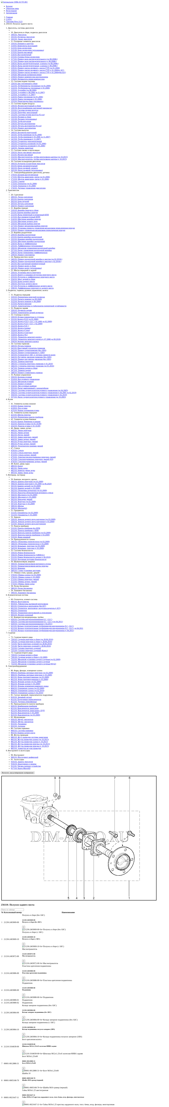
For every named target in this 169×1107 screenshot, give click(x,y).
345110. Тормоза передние (22, 361)
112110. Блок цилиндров (21, 48)
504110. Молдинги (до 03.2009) (24, 495)
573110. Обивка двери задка (23, 584)
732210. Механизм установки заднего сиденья (30, 662)
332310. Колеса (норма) (21, 328)
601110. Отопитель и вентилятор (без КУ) (28, 606)
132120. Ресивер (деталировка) (24, 119)
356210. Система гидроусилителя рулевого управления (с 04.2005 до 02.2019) (43, 393)
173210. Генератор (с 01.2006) (23, 186)
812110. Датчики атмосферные (24, 702)
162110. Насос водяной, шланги (24, 168)
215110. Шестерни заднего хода (24, 221)
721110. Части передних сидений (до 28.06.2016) (31, 644)
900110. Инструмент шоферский (24, 757)
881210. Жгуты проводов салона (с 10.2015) (29, 742)
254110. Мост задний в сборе (23, 279)
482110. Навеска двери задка (23, 470)
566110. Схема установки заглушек (25, 570)
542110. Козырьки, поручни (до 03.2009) (28, 546)
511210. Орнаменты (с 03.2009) (24, 515)
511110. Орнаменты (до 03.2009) (24, 513)
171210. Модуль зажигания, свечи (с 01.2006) (30, 179)
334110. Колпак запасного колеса (25, 341)
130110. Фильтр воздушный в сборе (26, 106)
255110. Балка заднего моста (23, 281)
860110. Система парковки (22, 731)
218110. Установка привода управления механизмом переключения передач (43, 228)
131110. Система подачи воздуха (24, 110)
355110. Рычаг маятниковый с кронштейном (29, 388)
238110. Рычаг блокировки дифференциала (29, 252)
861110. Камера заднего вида (23, 733)
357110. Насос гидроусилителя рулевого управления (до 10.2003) (38, 397)
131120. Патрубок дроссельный (24, 112)
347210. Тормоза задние (21, 370)
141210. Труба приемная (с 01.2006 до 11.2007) (30, 137)
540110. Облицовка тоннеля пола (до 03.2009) (30, 542)
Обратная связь (12, 8)
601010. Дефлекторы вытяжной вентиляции (29, 604)
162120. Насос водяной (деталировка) (27, 170)
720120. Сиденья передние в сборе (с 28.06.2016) (31, 642)
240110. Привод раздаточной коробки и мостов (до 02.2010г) (36, 259)
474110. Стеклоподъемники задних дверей (29, 461)
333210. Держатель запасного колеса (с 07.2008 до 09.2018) (36, 339)
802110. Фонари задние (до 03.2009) (26, 682)
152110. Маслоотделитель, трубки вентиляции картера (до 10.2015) (39, 157)
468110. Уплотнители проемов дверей (27, 446)
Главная (9, 17)
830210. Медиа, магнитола (22, 722)
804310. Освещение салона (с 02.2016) (27, 693)
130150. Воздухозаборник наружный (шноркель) (31, 108)
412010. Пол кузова (19, 408)
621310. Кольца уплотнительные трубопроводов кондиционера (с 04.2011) (42, 630)
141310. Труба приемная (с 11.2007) (26, 139)
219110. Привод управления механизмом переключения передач (38, 230)
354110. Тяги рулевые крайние (24, 386)
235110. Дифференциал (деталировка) (27, 246)
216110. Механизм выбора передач (25, 224)
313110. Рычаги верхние (21, 304)
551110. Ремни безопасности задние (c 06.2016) (31, 557)
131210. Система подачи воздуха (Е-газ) (28, 115)
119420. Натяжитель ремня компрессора (28, 79)
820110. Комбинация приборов (24, 706)
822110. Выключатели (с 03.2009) (25, 713)
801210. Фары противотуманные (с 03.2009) (29, 679)
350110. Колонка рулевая (21, 377)
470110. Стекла (17, 450)
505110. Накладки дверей (21, 499)
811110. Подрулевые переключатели (26, 699)
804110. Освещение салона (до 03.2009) (27, 688)
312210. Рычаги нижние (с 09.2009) (26, 301)
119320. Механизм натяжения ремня (26, 75)
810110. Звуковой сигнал (21, 697)
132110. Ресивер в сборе (21, 117)
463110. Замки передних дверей (24, 437)
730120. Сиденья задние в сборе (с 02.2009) (29, 657)
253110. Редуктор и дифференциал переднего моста (33, 277)
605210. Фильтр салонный (22, 615)
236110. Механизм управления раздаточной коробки (33, 248)
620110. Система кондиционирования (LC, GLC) (31, 619)
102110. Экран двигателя (21, 39)
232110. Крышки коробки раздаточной (27, 239)
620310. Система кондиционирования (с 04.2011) (31, 624)
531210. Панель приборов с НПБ (25, 530)
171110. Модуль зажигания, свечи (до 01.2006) (30, 177)
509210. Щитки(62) (19, 508)
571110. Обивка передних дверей (25, 579)
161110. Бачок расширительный (24, 166)
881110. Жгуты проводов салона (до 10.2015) (30, 739)
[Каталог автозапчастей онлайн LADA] (14, 2)
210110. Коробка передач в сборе (24, 210)
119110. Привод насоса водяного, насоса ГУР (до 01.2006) (35, 68)
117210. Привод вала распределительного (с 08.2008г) (34, 61)
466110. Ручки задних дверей (23, 444)
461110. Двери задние (20, 433)
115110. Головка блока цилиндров (25, 57)
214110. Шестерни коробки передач (26, 219)
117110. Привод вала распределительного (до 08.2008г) (34, 59)
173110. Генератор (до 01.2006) (24, 184)
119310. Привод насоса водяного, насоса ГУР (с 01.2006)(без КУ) (38, 72)
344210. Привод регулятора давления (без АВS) (31, 359)
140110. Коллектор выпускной (24, 132)
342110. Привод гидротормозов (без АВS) (28, 350)
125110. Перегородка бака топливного (27, 101)
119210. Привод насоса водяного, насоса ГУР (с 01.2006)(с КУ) (37, 70)
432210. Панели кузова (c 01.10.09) (25, 426)
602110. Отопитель (19, 610)
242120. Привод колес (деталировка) (26, 268)
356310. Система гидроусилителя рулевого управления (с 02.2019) (39, 395)
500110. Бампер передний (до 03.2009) (27, 481)
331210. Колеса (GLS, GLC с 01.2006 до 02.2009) (31, 321)
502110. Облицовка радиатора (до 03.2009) (29, 490)
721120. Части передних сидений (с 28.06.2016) (31, 646)
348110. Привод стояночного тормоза (27, 373)
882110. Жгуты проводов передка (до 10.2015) (30, 744)
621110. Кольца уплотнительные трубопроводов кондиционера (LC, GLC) (42, 626)
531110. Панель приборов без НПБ (25, 528)
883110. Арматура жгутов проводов (26, 748)
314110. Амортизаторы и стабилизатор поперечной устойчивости (38, 306)
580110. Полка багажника (22, 588)
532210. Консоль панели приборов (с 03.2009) (30, 535)
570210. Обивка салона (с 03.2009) (25, 577)
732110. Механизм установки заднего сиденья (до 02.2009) (35, 659)
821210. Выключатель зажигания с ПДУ (28, 711)
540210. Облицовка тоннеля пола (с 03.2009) (30, 544)
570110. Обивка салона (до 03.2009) (26, 575)
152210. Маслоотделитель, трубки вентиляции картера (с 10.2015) (39, 159)
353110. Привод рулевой (21, 384)
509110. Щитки (17, 506)
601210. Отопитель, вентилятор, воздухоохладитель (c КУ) (35, 608)
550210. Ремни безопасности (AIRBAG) (28, 555)
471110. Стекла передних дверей (24, 453)
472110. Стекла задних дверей (23, 455)
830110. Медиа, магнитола (22, 719)
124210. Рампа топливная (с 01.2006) (26, 99)
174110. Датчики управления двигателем (28, 188)
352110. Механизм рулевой (22, 381)
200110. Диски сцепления (22, 197)
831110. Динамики (18, 724)
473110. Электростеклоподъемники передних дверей (33, 457)
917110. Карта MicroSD (20, 768)
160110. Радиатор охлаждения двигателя (28, 164)
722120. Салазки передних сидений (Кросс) (29, 650)
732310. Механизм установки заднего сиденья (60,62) (33, 664)
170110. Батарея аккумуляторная (24, 175)
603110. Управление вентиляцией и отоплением (31, 613)
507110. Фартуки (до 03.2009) (23, 502)
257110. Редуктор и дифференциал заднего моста (31, 286)
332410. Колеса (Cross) (20, 330)
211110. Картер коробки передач (24, 212)
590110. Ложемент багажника (23, 593)
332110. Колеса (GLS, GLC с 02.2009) (26, 324)
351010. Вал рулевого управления (25, 379)
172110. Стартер (17, 181)
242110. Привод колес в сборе (23, 266)
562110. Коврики (18, 568)
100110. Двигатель (18, 35)
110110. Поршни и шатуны (22, 43)
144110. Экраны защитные (22, 148)
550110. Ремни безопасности (23, 553)
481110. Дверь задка (19, 468)
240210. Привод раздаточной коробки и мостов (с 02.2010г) (36, 261)
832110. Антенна (18, 726)
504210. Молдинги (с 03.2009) (23, 497)
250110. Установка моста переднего (26, 273)
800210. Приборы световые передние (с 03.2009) (31, 675)
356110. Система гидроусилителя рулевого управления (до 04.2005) (39, 390)
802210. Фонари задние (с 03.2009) (25, 684)
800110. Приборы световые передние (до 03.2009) (32, 673)
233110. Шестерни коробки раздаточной (28, 241)
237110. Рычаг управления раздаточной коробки (31, 250)
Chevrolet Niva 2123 (14, 22)
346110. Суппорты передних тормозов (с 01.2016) (32, 364)
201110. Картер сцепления (22, 199)
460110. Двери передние (21, 430)
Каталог (9, 6)
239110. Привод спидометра (23, 255)
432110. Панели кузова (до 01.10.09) (26, 424)
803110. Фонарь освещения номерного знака (29, 686)
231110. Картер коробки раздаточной (26, 237)
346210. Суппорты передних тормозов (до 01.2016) (32, 366)
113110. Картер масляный (21, 52)
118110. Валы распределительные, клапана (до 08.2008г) (35, 64)
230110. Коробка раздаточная (23, 235)
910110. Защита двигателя (22, 762)
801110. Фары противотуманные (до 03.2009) (30, 677)
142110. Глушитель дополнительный (26, 141)
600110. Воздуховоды (20, 602)
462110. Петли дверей (20, 435)
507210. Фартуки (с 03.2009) (23, 504)
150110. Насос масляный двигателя (26, 152)
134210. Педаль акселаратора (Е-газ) (26, 126)
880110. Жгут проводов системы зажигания (29, 737)
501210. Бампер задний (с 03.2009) (25, 488)
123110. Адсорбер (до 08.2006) (23, 90)
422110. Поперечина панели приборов (27, 417)
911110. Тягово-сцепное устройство (26, 766)
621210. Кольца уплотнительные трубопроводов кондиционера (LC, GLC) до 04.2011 (47, 628)
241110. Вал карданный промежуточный (28, 264)
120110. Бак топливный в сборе (24, 84)
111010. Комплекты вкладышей (24, 46)
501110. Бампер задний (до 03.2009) (26, 486)
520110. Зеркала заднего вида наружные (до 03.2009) (33, 519)
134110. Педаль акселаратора (23, 124)
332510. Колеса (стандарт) (22, 333)
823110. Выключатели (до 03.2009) (25, 715)
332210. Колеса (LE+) (20, 326)
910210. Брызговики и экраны (23, 764)
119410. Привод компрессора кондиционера (29, 77)
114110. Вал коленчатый (21, 55)
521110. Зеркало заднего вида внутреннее (28, 524)
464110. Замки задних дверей (23, 439)
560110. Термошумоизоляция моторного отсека (31, 564)
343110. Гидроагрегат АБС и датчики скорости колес (33, 355)
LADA (9, 19)
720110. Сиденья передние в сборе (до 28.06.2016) (32, 639)
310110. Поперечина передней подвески (28, 297)
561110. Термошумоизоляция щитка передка (29, 566)
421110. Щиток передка (21, 415)
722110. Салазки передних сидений (26, 648)
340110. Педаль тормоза (21, 346)
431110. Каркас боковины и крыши (25, 421)
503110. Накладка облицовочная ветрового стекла (32, 493)
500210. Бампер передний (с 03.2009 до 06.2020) (31, 484)
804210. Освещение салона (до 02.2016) (27, 690)
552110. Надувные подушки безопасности (28, 559)
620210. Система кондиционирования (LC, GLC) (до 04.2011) (37, 622)
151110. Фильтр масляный (22, 155)
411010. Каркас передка (21, 406)
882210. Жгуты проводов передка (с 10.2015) (30, 746)
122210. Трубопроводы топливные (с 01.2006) (30, 88)
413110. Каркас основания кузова (25, 410)
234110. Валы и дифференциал (24, 244)
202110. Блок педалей (20, 201)
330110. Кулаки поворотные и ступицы (27, 317)
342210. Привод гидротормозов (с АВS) (28, 353)
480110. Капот (17, 466)
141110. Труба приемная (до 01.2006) (26, 135)
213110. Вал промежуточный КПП (25, 217)
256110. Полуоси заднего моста (24, 284)
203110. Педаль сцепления (22, 204)
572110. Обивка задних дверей (24, 582)
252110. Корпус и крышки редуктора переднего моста (33, 275)
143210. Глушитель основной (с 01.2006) (28, 146)
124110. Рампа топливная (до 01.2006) (27, 97)
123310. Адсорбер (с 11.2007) (23, 95)
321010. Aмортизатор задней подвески (27, 313)
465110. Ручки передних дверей (24, 441)
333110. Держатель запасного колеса (26, 337)
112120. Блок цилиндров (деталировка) (27, 50)
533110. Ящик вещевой (20, 537)
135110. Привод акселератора (23, 128)
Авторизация (11, 13)
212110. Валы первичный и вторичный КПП (30, 215)
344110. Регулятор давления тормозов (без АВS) (31, 357)
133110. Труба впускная (21, 121)
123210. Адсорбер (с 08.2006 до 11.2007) (28, 92)
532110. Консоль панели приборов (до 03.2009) (31, 533)
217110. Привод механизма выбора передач (29, 226)
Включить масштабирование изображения (18, 773)
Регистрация (11, 11)
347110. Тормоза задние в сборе (24, 368)
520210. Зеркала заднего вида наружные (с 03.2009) (32, 522)
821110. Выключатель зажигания (24, 708)
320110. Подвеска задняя (21, 310)
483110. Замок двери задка (22, 473)
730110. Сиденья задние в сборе (24, 655)
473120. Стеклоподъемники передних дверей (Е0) (32, 459)
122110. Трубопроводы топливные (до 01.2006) (31, 86)
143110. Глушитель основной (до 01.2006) (28, 144)
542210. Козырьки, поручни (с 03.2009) (27, 548)
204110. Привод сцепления (22, 206)
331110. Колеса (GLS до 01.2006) (24, 319)
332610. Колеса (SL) (19, 335)
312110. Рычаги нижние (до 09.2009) (26, 299)
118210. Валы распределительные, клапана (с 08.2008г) (34, 66)
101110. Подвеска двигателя (23, 37)
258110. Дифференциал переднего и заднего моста (32, 288)
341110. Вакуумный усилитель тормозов (28, 348)
